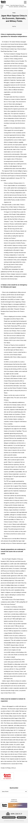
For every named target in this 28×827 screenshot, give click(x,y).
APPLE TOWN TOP (1, 7)
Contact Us (14, 799)
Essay (7, 5)
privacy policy (14, 801)
